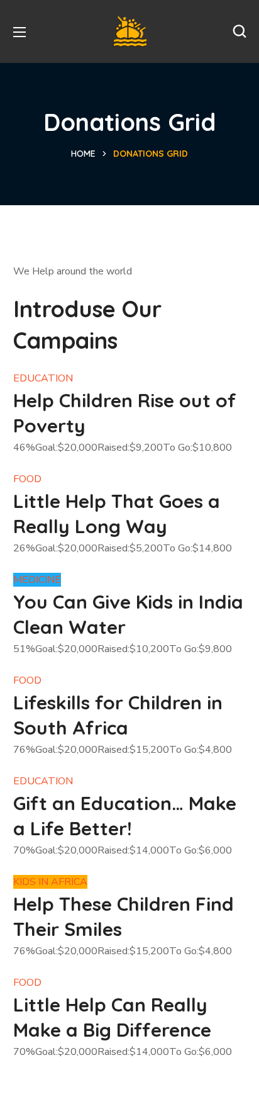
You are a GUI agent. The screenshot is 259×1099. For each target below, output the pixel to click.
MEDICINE (37, 580)
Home (83, 153)
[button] (239, 31)
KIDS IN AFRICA (50, 882)
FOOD (27, 479)
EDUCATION (43, 378)
